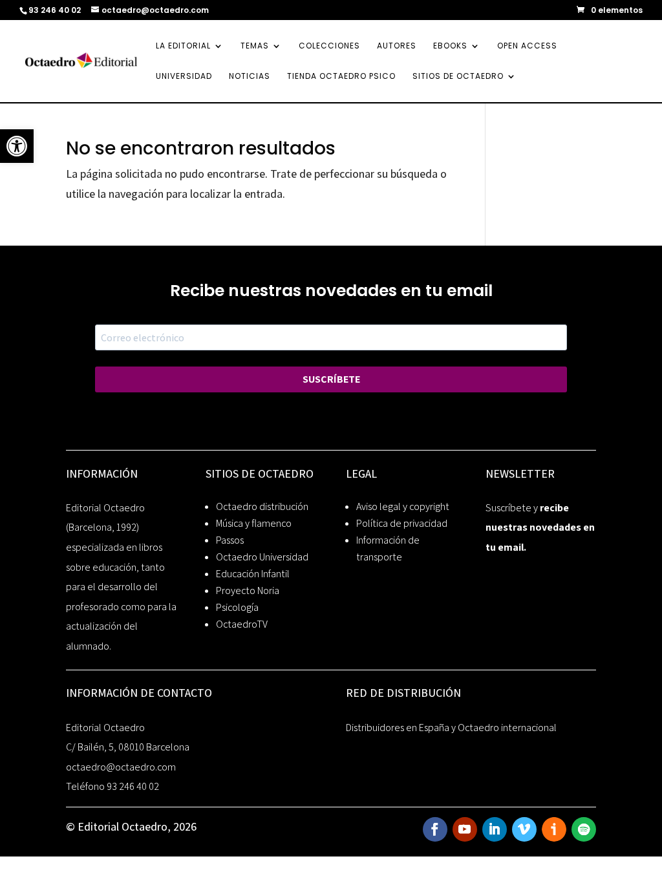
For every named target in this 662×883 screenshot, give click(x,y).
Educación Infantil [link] (253, 573)
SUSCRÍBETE (331, 379)
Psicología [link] (237, 607)
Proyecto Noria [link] (247, 590)
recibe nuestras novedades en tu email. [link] (540, 527)
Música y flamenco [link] (254, 523)
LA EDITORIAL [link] (183, 46)
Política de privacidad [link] (401, 523)
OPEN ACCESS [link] (527, 46)
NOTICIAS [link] (249, 76)
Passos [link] (230, 540)
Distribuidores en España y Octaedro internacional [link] (451, 727)
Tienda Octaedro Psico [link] (341, 76)
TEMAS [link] (254, 46)
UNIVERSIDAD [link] (184, 76)
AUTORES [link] (396, 46)
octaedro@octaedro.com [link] (121, 767)
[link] (17, 146)
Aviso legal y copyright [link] (402, 506)
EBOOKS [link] (450, 46)
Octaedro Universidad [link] (262, 557)
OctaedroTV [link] (242, 624)
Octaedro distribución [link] (262, 506)
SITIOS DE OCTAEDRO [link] (458, 76)
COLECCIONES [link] (329, 46)
